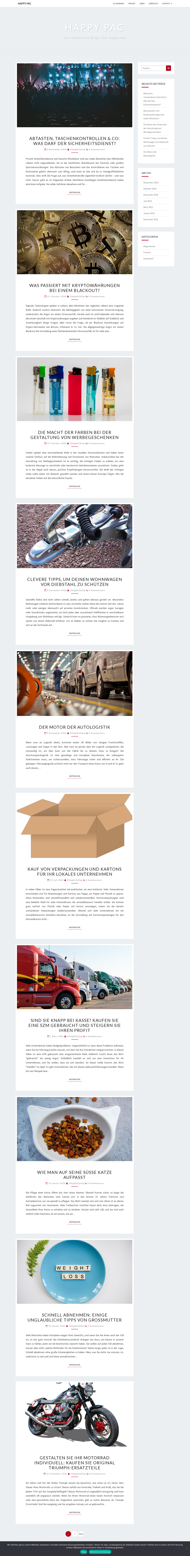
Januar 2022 (149, 213)
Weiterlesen (75, 192)
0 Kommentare (97, 149)
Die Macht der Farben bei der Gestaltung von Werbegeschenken (74, 435)
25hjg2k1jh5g (77, 149)
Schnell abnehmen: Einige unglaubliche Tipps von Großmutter (75, 1317)
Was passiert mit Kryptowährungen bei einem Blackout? (74, 288)
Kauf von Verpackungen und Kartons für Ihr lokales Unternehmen (75, 871)
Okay (84, 1552)
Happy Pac (24, 3)
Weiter (81, 1534)
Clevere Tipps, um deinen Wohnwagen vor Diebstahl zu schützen (74, 582)
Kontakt (166, 3)
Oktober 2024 (149, 188)
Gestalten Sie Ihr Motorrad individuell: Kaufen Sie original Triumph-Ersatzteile (74, 1462)
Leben (142, 3)
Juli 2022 (147, 201)
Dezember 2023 (150, 194)
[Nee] (186, 1548)
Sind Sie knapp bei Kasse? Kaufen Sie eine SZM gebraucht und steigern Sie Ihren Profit (74, 1025)
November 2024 (150, 182)
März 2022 (148, 207)
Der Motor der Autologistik (74, 727)
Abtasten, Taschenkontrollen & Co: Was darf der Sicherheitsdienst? (74, 141)
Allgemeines (118, 3)
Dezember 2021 (150, 219)
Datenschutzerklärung (100, 1552)
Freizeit (131, 3)
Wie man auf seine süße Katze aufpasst (74, 1175)
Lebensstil (153, 3)
